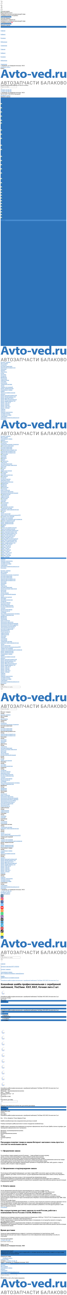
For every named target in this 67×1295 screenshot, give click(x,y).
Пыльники (3, 119)
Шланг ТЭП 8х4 (5, 334)
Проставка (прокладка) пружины (10, 276)
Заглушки (3, 253)
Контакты (3, 345)
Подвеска (3, 263)
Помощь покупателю (7, 223)
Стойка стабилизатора (7, 277)
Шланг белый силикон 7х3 (8, 323)
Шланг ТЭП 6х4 (5, 331)
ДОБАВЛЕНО (4, 1002)
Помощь (3, 337)
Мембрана (4, 148)
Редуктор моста (5, 273)
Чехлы (2, 306)
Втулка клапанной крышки (8, 256)
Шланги (3, 246)
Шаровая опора (5, 142)
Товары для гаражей (7, 310)
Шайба (3, 317)
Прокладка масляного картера (9, 287)
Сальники (3, 298)
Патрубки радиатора (7, 137)
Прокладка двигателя (7, 153)
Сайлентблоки (5, 159)
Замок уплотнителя (6, 133)
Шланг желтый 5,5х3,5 (7, 324)
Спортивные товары (6, 316)
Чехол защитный (5, 176)
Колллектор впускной (7, 291)
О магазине (4, 342)
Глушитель (4, 235)
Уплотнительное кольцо (8, 289)
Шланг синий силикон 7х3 (8, 327)
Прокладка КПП (5, 292)
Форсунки (3, 128)
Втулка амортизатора (7, 144)
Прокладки (4, 281)
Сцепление (4, 167)
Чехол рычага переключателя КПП (11, 177)
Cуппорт (3, 270)
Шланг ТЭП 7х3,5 (5, 332)
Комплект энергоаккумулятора (10, 171)
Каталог (3, 1265)
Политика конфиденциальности (10, 228)
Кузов (2, 257)
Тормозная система (6, 303)
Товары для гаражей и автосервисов (11, 181)
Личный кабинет (5, 894)
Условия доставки (6, 226)
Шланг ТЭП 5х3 (5, 330)
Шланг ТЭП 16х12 (6, 328)
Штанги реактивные (6, 271)
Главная (3, 335)
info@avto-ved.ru (5, 67)
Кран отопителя (5, 152)
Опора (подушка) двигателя (9, 127)
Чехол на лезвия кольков (8, 319)
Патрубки (3, 260)
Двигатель (4, 248)
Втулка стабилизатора (7, 269)
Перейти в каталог (6, 17)
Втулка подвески (5, 141)
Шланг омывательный (7, 185)
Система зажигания (6, 126)
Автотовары (4, 234)
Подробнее (4, 1207)
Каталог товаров (5, 233)
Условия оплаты (5, 224)
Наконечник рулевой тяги (8, 115)
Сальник (3, 163)
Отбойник (3, 274)
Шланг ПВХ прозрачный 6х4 (9, 326)
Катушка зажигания (6, 110)
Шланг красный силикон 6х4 (9, 321)
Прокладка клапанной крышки (9, 155)
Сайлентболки (5, 295)
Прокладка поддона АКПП (8, 288)
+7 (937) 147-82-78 (6, 891)
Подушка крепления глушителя (10, 106)
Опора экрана (5, 255)
